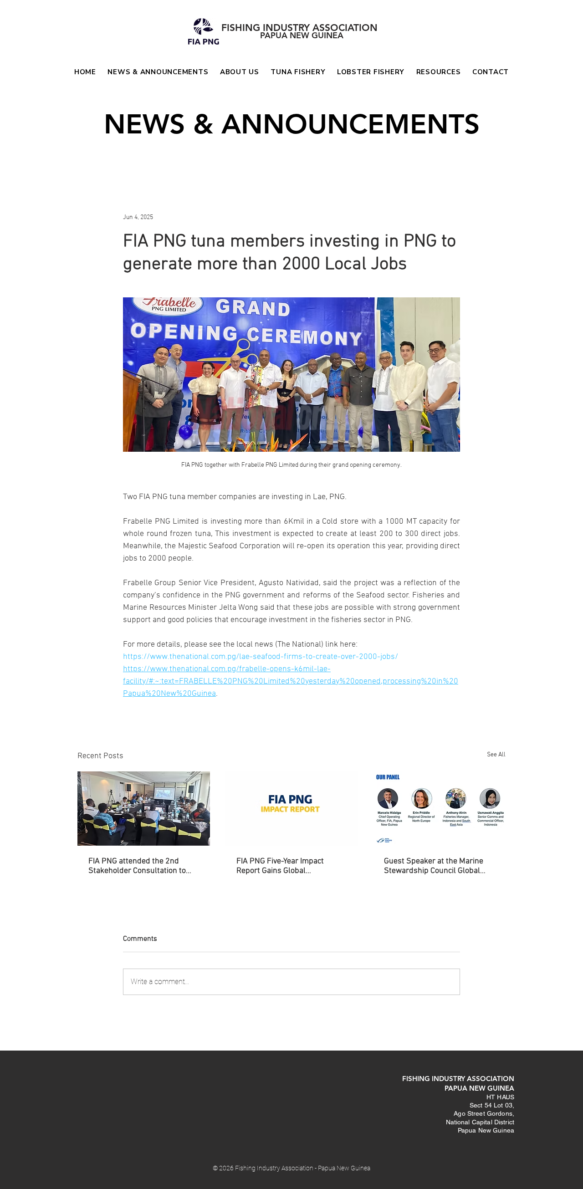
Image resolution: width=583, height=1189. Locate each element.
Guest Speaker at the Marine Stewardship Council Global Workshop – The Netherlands (435, 866)
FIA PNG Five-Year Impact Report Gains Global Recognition (280, 866)
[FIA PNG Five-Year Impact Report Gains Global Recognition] (291, 808)
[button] (298, 72)
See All (496, 755)
